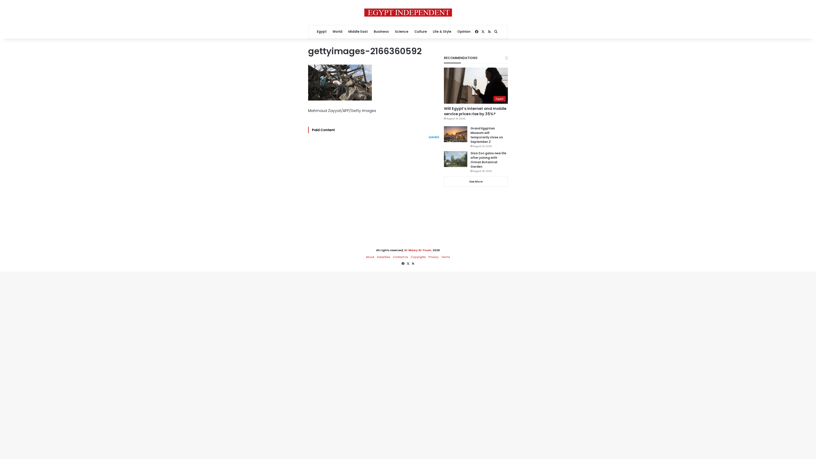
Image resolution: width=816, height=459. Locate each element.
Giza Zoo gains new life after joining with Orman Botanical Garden (488, 160)
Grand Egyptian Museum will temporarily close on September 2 (486, 135)
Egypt (322, 31)
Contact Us (400, 257)
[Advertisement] (374, 186)
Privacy (434, 257)
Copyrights (418, 257)
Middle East (358, 31)
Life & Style (442, 31)
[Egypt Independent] (408, 12)
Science (401, 31)
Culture (420, 31)
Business (381, 31)
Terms (445, 257)
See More (476, 182)
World (337, 31)
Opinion (463, 31)
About (370, 257)
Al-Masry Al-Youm (417, 250)
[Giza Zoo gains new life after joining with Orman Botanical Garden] (455, 159)
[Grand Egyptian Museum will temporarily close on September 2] (455, 134)
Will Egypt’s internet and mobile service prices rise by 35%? (475, 111)
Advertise (383, 257)
